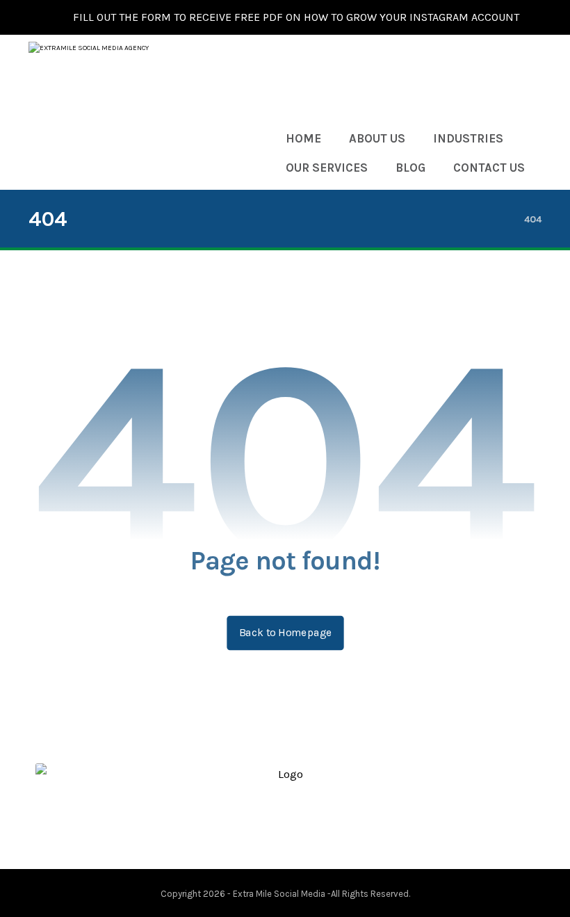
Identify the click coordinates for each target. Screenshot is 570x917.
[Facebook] (252, 830)
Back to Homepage (285, 632)
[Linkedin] (296, 830)
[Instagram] (318, 830)
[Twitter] (274, 830)
